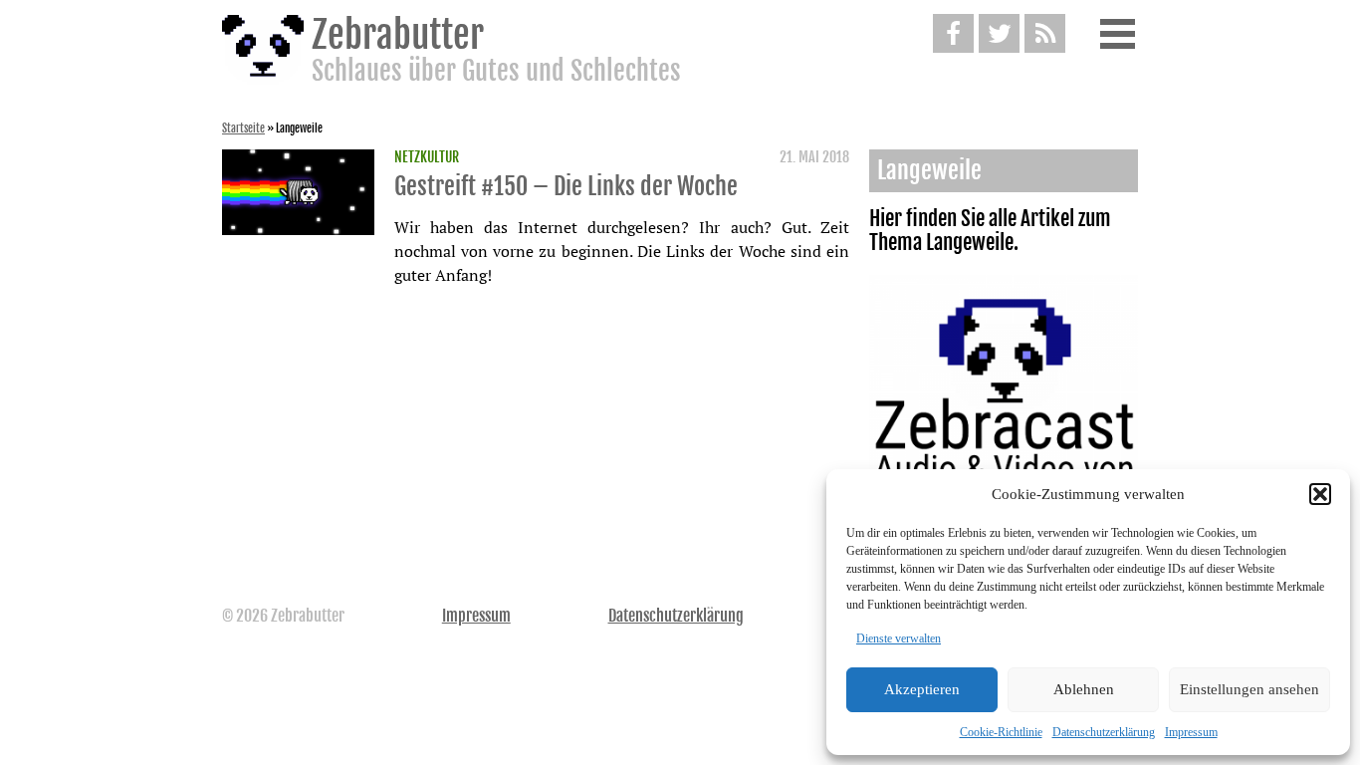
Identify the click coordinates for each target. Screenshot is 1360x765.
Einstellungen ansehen (1249, 689)
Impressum (1191, 732)
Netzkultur (426, 157)
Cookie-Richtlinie (1001, 732)
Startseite (243, 128)
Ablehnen (1083, 689)
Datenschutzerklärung (1103, 732)
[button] (1320, 494)
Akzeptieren (922, 689)
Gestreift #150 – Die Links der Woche (566, 186)
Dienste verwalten (898, 638)
